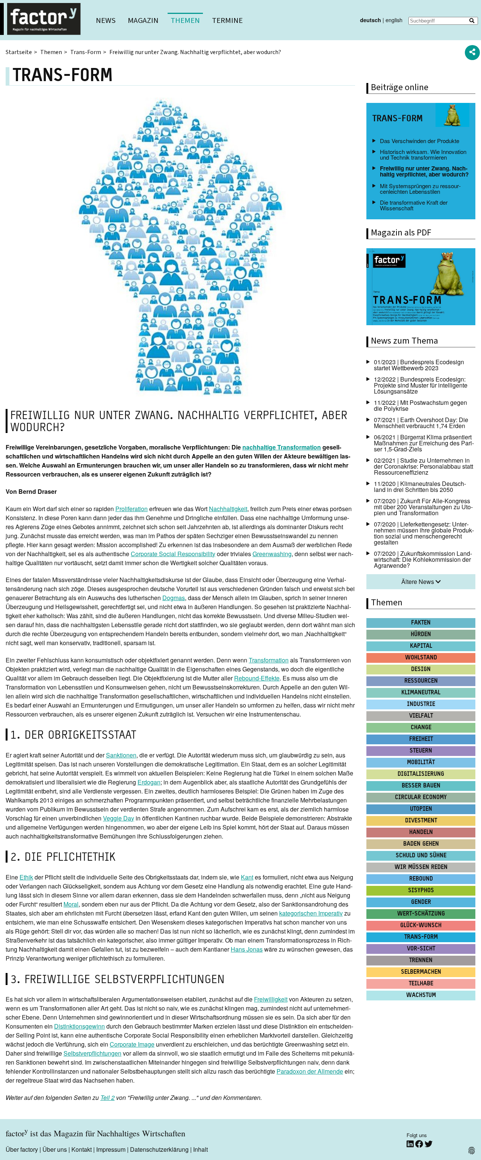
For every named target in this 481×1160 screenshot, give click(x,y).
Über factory (22, 1149)
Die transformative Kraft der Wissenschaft (414, 205)
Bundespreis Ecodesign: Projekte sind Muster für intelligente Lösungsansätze (420, 385)
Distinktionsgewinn (79, 1026)
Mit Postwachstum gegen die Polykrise (420, 405)
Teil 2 (107, 1097)
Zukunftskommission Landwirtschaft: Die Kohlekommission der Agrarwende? (423, 559)
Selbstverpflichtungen (92, 1053)
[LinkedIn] (411, 1144)
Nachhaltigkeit (228, 508)
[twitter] (429, 1144)
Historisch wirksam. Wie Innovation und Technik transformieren (423, 154)
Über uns (54, 1149)
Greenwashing (272, 553)
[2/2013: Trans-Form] (420, 287)
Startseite (19, 52)
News (106, 20)
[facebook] (420, 1144)
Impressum (111, 1149)
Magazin (143, 20)
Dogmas (173, 597)
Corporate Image (132, 1044)
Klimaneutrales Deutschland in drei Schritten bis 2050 (420, 486)
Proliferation (131, 508)
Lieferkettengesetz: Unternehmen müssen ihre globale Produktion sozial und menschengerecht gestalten (424, 533)
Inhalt (200, 1149)
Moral (71, 904)
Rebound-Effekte (257, 678)
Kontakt (81, 1149)
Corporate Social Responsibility (173, 553)
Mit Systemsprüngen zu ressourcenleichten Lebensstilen (420, 188)
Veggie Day (118, 818)
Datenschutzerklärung (159, 1149)
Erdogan (149, 782)
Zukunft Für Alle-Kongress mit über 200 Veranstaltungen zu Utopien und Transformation (423, 506)
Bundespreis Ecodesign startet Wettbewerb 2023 (419, 365)
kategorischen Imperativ (311, 913)
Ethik (26, 877)
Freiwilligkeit (270, 999)
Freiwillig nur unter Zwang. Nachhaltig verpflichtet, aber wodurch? (424, 171)
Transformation (269, 660)
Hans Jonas (247, 949)
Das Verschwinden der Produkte (419, 141)
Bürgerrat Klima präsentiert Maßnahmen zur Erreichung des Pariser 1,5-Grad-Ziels (424, 443)
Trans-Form (85, 52)
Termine (227, 20)
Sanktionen (121, 755)
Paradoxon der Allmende (310, 1071)
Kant (247, 877)
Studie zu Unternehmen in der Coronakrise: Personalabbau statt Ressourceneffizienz (423, 466)
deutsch (370, 20)
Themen (185, 20)
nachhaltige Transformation (281, 447)
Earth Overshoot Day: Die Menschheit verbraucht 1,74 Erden (421, 422)
